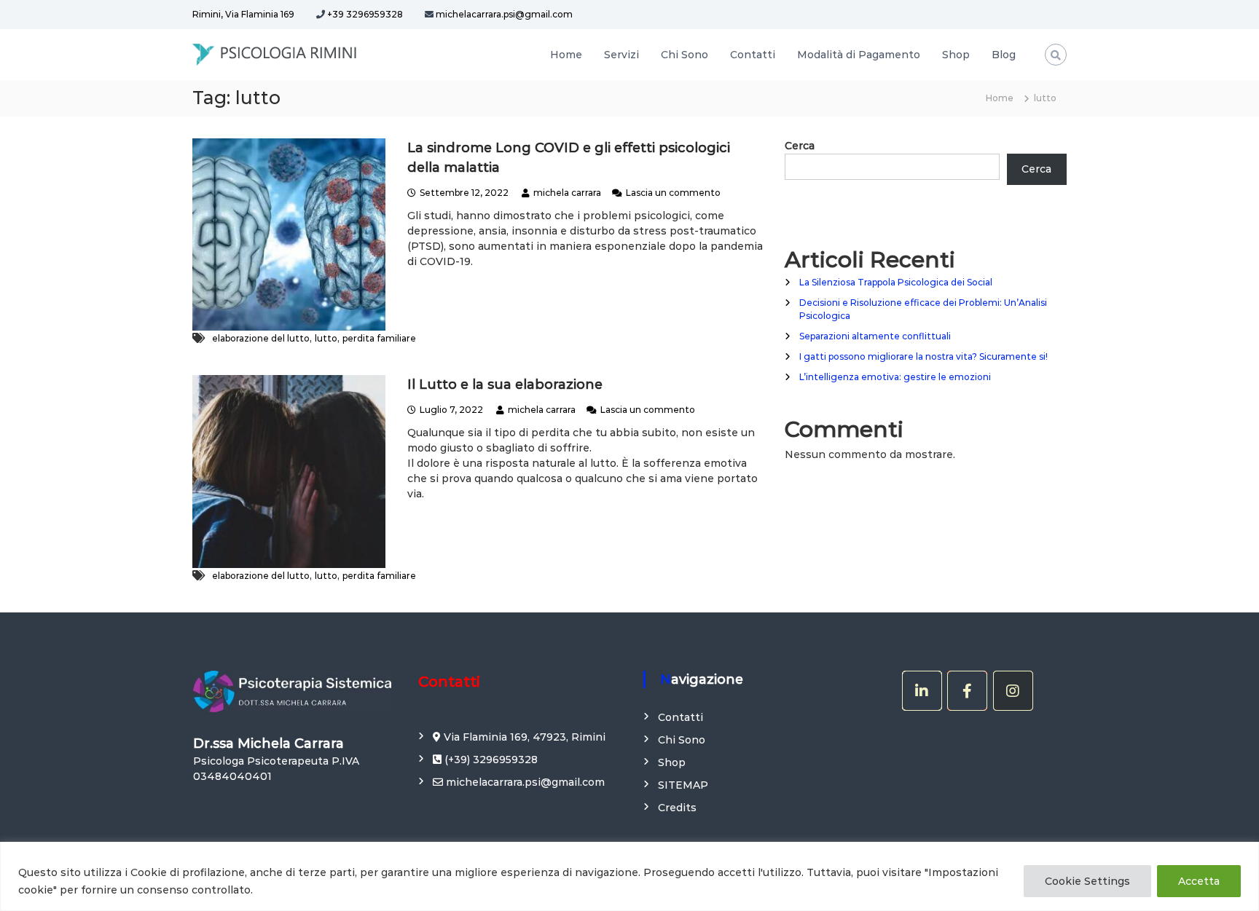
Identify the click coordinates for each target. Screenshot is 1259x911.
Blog (1004, 54)
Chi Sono (684, 54)
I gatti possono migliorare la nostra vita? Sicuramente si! (923, 356)
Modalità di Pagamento (858, 54)
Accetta (1199, 881)
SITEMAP (683, 785)
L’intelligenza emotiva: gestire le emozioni (895, 376)
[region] (629, 876)
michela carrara (567, 192)
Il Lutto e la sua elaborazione (505, 384)
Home (566, 54)
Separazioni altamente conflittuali (875, 336)
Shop (956, 54)
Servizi (621, 54)
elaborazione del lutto (261, 338)
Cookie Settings (1087, 881)
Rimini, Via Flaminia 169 (243, 14)
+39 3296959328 (365, 14)
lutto (326, 338)
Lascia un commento (673, 192)
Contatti (752, 54)
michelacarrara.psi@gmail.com (503, 14)
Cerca (800, 145)
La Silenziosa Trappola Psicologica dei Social (895, 282)
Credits (677, 807)
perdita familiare (379, 338)
